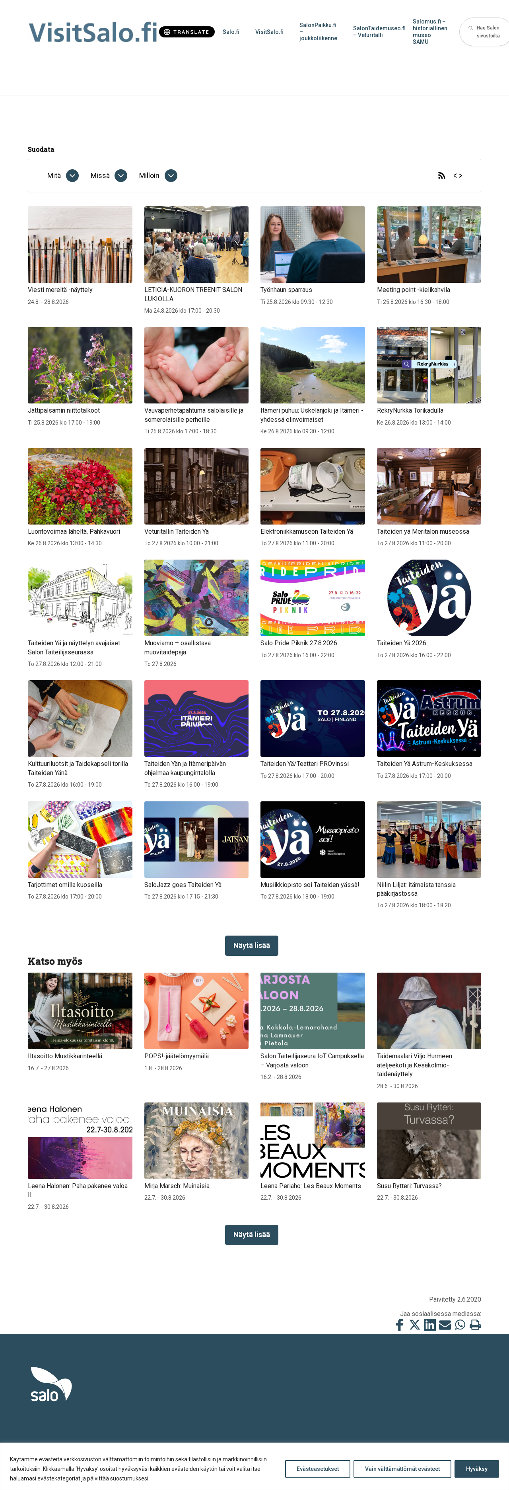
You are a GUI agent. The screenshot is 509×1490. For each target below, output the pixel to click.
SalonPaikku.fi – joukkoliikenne (318, 32)
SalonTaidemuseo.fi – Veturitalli (379, 31)
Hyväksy (477, 1469)
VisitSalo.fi (269, 32)
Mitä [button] (54, 175)
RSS (442, 176)
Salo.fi (231, 32)
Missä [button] (100, 175)
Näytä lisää (251, 945)
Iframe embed (458, 176)
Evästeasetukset (318, 1469)
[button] (72, 175)
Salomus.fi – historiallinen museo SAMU (430, 31)
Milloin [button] (149, 175)
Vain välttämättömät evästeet (402, 1469)
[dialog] (63, 175)
